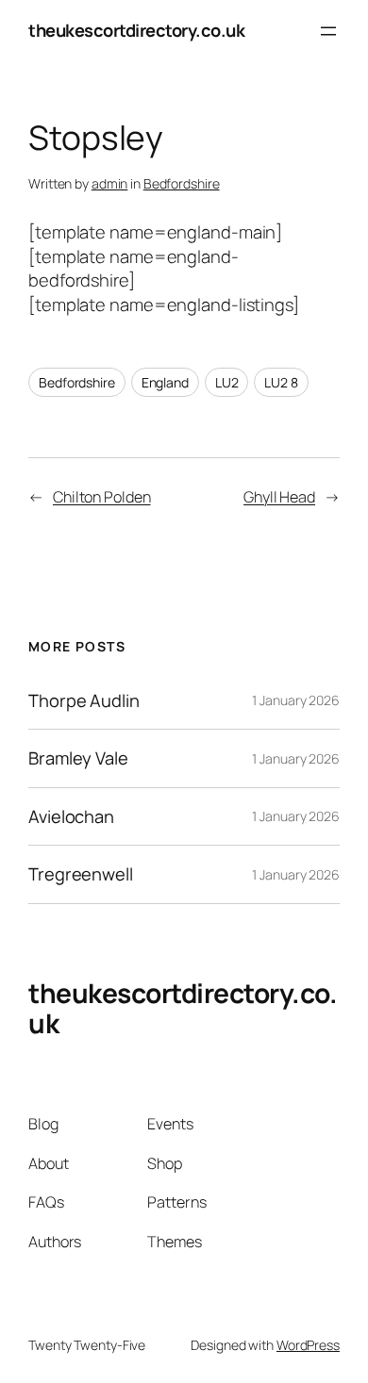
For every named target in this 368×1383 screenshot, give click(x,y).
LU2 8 (281, 382)
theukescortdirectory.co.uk (136, 30)
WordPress (308, 1345)
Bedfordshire (181, 183)
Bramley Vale (78, 758)
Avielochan (71, 817)
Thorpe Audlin (84, 701)
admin (110, 183)
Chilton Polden (102, 496)
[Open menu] (328, 31)
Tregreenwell (80, 874)
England (165, 382)
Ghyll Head (279, 496)
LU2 (227, 382)
